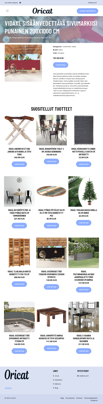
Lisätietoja (60, 65)
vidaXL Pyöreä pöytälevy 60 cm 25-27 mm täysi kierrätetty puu (51, 213)
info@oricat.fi (92, 3)
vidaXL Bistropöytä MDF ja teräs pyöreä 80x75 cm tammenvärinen (19, 213)
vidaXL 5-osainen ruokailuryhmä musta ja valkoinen (83, 338)
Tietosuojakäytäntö (90, 398)
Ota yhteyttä (69, 398)
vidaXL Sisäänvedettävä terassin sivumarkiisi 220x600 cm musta (51, 274)
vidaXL (74, 47)
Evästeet (79, 398)
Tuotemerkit (66, 47)
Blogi (56, 388)
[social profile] (20, 3)
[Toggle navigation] (7, 11)
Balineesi (58, 384)
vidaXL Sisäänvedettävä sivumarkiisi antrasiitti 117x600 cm (19, 338)
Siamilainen (58, 380)
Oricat (57, 376)
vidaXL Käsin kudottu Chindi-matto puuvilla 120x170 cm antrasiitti (83, 151)
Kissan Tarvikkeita (87, 11)
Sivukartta (94, 400)
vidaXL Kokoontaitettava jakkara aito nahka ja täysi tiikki (19, 151)
